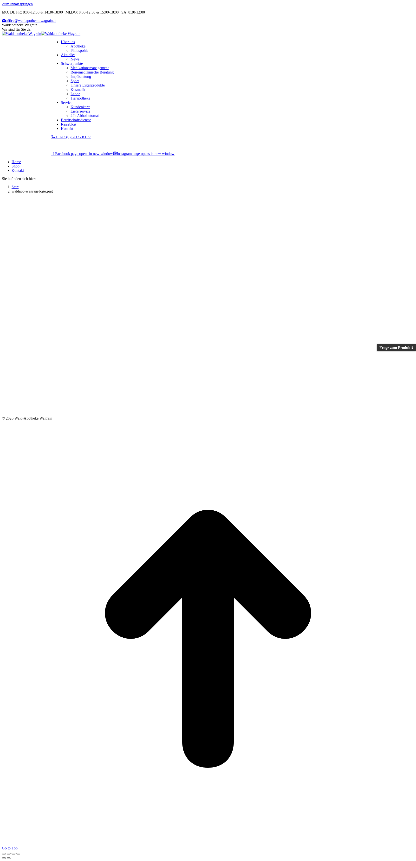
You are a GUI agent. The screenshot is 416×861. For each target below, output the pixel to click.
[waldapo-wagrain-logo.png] (111, 414)
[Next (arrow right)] (9, 858)
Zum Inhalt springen (17, 4)
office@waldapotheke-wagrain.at (31, 21)
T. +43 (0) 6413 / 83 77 (73, 137)
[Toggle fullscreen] (13, 853)
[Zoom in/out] (18, 853)
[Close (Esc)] (4, 853)
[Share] (9, 853)
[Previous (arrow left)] (4, 858)
